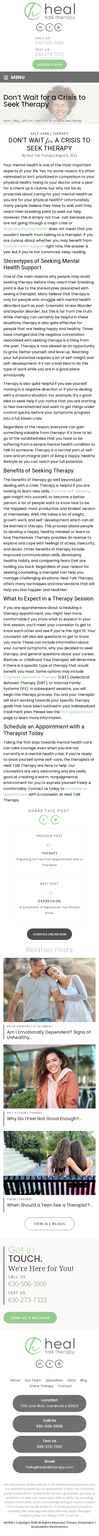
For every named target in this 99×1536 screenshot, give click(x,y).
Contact (65, 1386)
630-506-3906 (49, 42)
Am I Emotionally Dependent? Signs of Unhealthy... (49, 1035)
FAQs (72, 1380)
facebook (49, 27)
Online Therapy (41, 1386)
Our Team (33, 1380)
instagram (40, 27)
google (59, 27)
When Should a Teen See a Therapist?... (49, 1205)
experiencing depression (25, 228)
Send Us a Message (30, 1317)
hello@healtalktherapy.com (49, 1467)
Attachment (43, 1026)
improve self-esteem (70, 491)
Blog (83, 1380)
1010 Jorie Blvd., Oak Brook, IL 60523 (50, 1405)
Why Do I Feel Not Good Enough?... (44, 1119)
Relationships (18, 1026)
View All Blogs (49, 1224)
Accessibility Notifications (49, 1527)
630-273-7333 (49, 54)
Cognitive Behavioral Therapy (30, 677)
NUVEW (8, 1523)
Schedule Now (49, 64)
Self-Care (40, 133)
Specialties (54, 1380)
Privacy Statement (80, 1523)
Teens (11, 1199)
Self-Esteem (17, 1112)
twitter (55, 820)
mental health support (24, 246)
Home (15, 1380)
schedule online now (49, 934)
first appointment (77, 711)
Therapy (60, 133)
